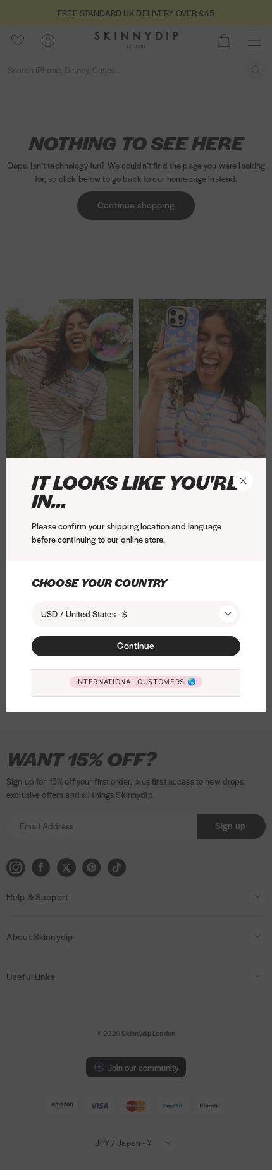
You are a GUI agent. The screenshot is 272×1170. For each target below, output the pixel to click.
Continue (135, 645)
